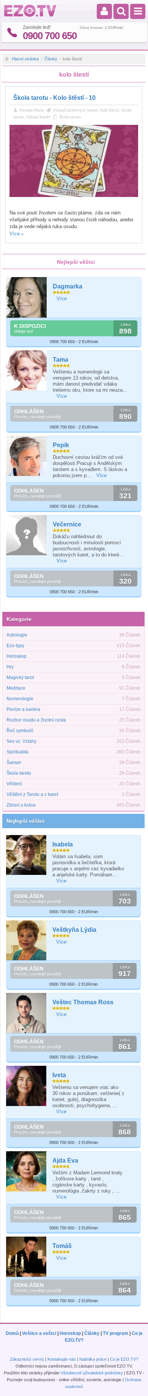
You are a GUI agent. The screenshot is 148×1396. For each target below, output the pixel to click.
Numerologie (19, 698)
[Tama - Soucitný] (26, 370)
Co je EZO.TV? (124, 1359)
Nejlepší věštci (25, 821)
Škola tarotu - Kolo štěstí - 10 (54, 98)
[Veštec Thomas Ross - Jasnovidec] (26, 1013)
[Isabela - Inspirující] (26, 855)
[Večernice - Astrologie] (26, 535)
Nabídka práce (93, 1359)
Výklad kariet (38, 117)
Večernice (67, 524)
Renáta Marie (31, 110)
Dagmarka (67, 286)
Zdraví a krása (21, 805)
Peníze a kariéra (23, 709)
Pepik (61, 445)
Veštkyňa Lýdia (74, 929)
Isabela (62, 844)
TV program (115, 1333)
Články (50, 59)
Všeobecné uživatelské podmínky (92, 1373)
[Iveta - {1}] (26, 1086)
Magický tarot (20, 677)
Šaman (13, 762)
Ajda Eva (65, 1160)
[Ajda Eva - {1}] (26, 1171)
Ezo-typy (15, 645)
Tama (60, 359)
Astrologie (16, 635)
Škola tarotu (70, 117)
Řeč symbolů (19, 730)
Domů (12, 1333)
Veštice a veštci (39, 1333)
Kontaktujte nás (61, 1359)
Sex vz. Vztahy (21, 741)
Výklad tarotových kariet (75, 110)
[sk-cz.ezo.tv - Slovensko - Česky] (30, 15)
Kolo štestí (109, 110)
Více (14, 233)
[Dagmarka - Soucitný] (26, 297)
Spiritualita (17, 752)
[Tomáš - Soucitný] (26, 1257)
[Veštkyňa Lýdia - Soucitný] (26, 940)
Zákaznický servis (27, 1359)
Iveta (59, 1075)
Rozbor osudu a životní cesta (36, 720)
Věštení (14, 783)
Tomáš (62, 1246)
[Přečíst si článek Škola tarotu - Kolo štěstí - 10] (74, 195)
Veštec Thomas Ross (82, 1002)
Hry (10, 667)
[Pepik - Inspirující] (26, 456)
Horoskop (16, 656)
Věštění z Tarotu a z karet (32, 794)
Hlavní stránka (25, 59)
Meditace (15, 688)
